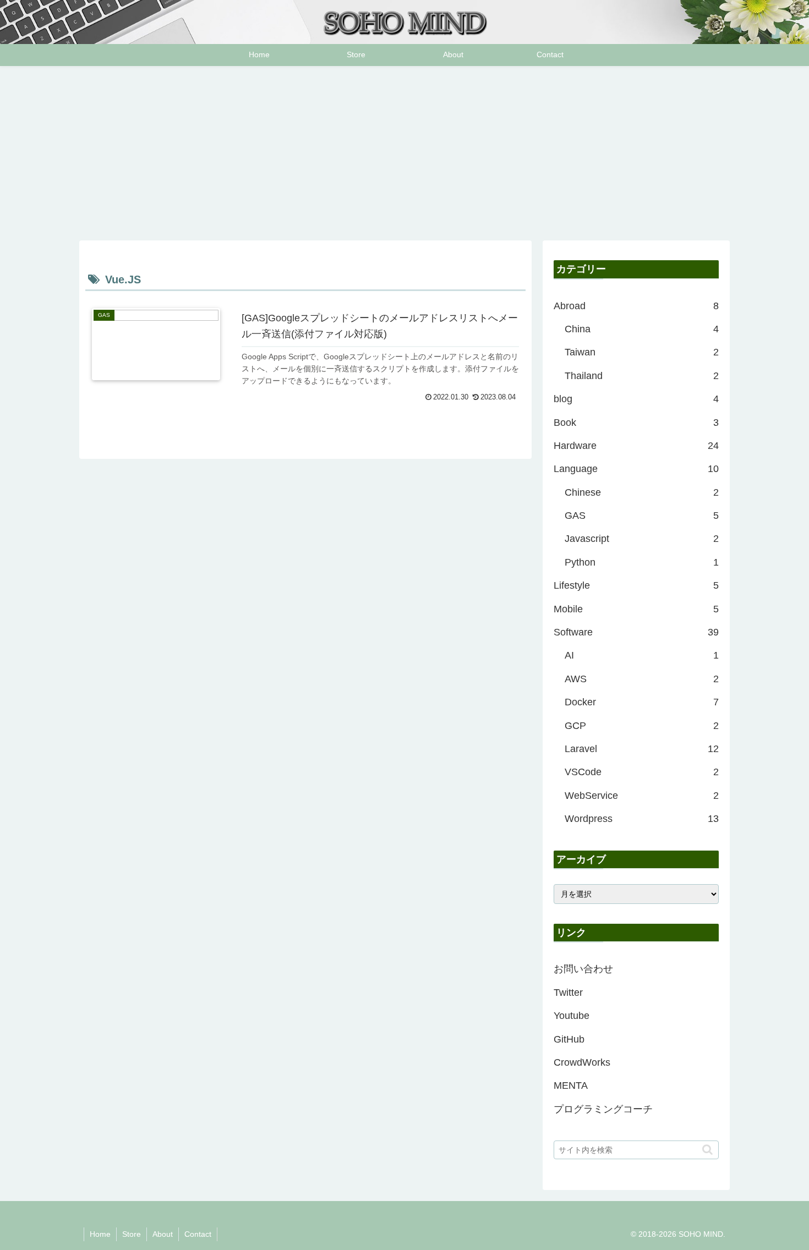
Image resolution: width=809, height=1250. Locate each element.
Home (100, 1234)
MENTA (571, 1085)
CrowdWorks (582, 1062)
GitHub (569, 1039)
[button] (707, 1149)
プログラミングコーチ (603, 1109)
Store (131, 1234)
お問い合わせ (583, 968)
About (162, 1234)
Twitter (568, 992)
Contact (197, 1234)
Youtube (571, 1015)
